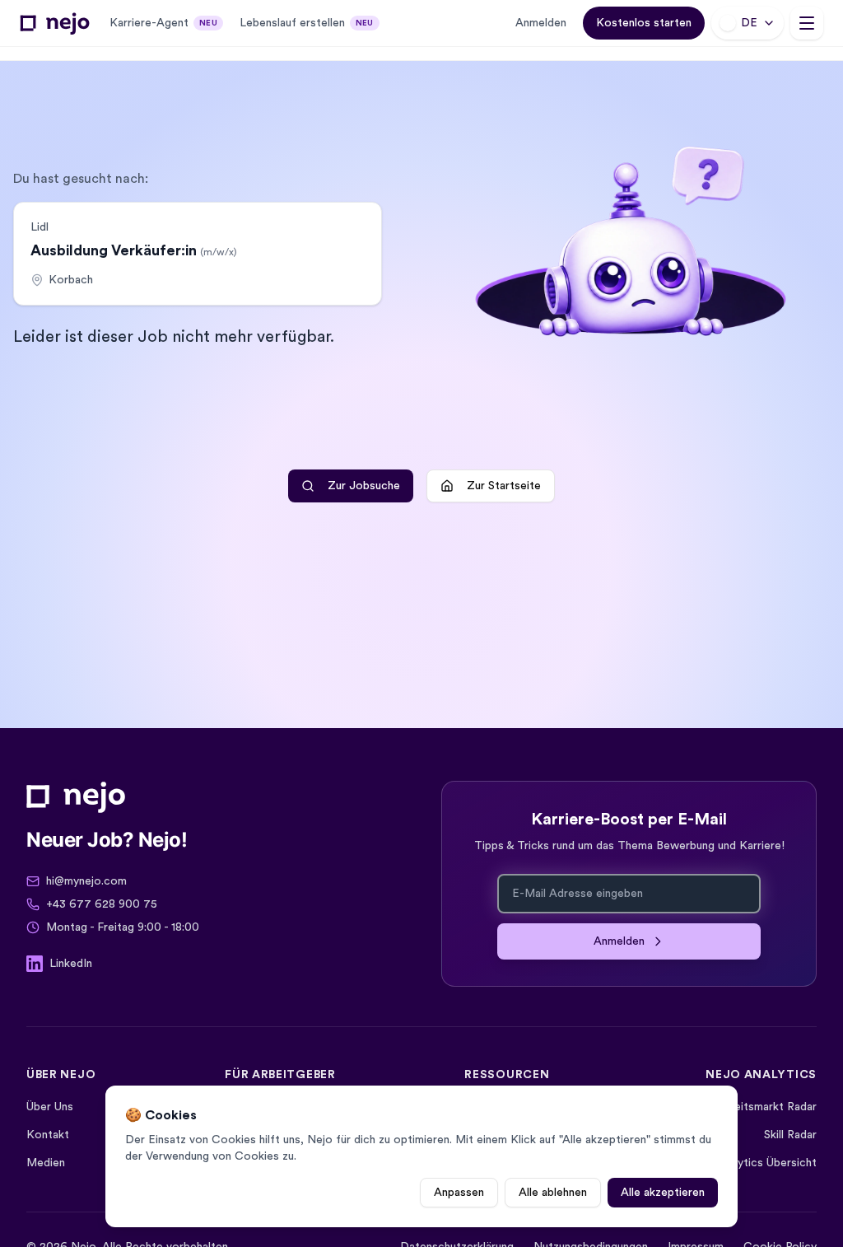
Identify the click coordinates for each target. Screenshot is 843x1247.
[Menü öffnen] (806, 23)
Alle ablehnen (553, 1192)
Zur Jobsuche (364, 486)
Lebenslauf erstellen (307, 23)
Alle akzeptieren (663, 1192)
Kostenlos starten (644, 23)
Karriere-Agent (163, 23)
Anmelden (540, 23)
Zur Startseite (504, 486)
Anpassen (459, 1192)
